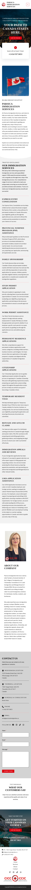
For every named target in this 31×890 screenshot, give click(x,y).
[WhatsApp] (21, 872)
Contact (15, 869)
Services (15, 864)
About (15, 866)
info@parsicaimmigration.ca (10, 718)
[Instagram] (13, 872)
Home (15, 862)
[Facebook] (10, 872)
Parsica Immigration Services (13, 4)
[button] (15, 38)
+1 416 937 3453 (15, 54)
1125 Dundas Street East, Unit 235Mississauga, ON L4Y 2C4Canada (12, 675)
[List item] (13, 725)
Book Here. (5, 700)
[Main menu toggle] (27, 4)
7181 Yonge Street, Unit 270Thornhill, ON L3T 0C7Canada (10, 689)
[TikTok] (17, 872)
